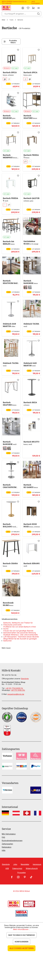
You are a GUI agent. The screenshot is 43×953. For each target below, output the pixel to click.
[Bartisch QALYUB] (32, 183)
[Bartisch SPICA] (11, 57)
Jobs (15, 864)
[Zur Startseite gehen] (6, 8)
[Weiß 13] (30, 161)
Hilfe (3, 850)
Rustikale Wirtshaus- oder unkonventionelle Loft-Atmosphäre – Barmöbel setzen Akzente (21, 636)
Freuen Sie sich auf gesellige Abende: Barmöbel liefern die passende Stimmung (19, 632)
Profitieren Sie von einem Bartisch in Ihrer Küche (19, 628)
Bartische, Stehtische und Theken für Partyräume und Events (18, 624)
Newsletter (25, 864)
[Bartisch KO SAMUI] (32, 469)
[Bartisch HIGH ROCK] (32, 509)
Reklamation (6, 847)
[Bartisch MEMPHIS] (11, 140)
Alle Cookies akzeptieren (22, 948)
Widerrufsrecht (32, 868)
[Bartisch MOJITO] (32, 426)
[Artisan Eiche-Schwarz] (5, 79)
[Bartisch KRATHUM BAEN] (11, 265)
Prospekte (21, 873)
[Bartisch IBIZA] (32, 387)
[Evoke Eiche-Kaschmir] (9, 79)
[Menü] (38, 8)
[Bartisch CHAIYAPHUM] (11, 469)
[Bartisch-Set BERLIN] (11, 226)
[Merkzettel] (28, 8)
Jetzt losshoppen (35, 2)
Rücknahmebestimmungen (12, 841)
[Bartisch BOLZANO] (11, 509)
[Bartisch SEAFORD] (32, 100)
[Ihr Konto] (22, 8)
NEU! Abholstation (9, 834)
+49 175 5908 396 (18, 690)
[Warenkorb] (33, 8)
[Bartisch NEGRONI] (11, 100)
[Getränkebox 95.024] (32, 226)
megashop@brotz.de (15, 694)
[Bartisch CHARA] (11, 548)
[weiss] (30, 287)
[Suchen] (38, 13)
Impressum (37, 864)
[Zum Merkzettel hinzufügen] (18, 49)
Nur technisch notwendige (21, 935)
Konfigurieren (21, 942)
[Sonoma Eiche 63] (25, 161)
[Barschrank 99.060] (11, 587)
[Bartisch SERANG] (32, 548)
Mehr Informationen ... (21, 929)
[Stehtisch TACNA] (32, 308)
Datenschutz (17, 868)
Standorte (25, 679)
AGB (7, 868)
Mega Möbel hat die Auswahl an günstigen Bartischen (20, 640)
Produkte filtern (13, 42)
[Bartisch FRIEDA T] (32, 140)
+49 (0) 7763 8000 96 (14, 688)
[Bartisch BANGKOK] (32, 265)
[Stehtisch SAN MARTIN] (11, 308)
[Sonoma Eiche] (25, 287)
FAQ (3, 837)
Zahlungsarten (7, 844)
